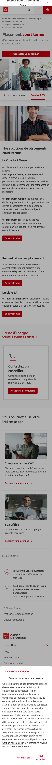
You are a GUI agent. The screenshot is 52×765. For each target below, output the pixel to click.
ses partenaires (30, 683)
